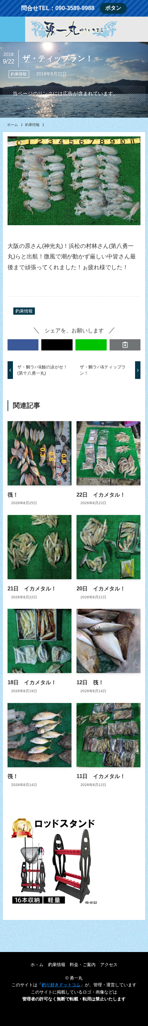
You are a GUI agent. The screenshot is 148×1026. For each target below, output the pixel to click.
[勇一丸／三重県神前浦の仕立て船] (74, 29)
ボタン (113, 8)
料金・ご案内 (83, 964)
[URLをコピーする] (125, 344)
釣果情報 (19, 74)
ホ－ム (37, 964)
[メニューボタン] (12, 29)
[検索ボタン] (135, 29)
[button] (23, 344)
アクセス (108, 964)
